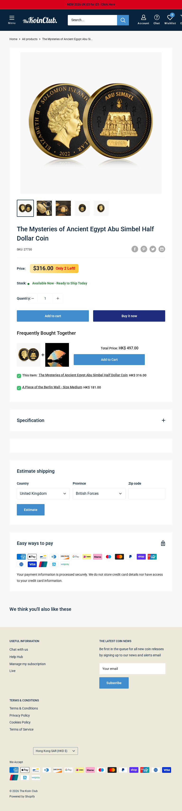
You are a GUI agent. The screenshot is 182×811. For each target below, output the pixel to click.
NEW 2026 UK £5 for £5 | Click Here (91, 4)
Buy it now (129, 316)
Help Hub (16, 657)
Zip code (134, 483)
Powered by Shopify (22, 796)
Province (79, 483)
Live (12, 671)
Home (13, 39)
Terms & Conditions (23, 708)
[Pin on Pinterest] (144, 249)
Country (23, 483)
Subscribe (114, 683)
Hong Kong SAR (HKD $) (51, 751)
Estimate (30, 510)
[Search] (123, 20)
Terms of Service (21, 729)
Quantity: (22, 298)
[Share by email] (162, 249)
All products (29, 39)
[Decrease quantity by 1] (33, 298)
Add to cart (53, 316)
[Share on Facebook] (135, 249)
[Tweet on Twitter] (153, 249)
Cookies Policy (20, 722)
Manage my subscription (27, 664)
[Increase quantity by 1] (58, 298)
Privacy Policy (19, 715)
